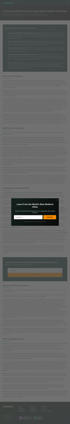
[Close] (57, 200)
